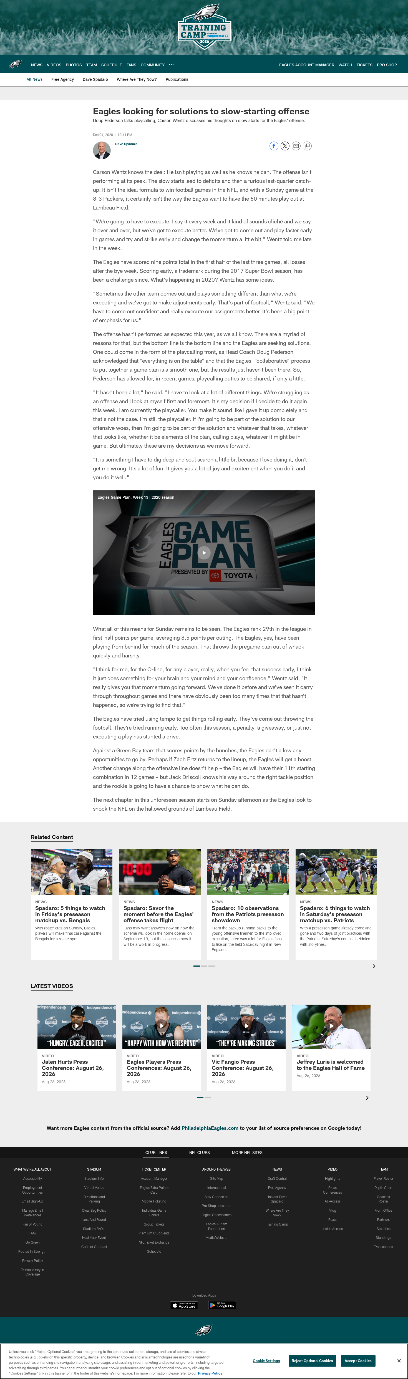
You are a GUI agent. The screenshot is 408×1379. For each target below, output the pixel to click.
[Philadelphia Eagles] (204, 1331)
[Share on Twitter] (285, 149)
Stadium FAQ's (94, 1229)
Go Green (33, 1242)
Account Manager (154, 1178)
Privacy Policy (32, 1260)
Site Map (216, 1178)
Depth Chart (383, 1187)
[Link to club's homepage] (15, 64)
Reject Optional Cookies (312, 1360)
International (216, 1187)
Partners (383, 1219)
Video (333, 1169)
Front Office (383, 1210)
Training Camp (277, 1224)
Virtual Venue (94, 1187)
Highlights (332, 1178)
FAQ (32, 1233)
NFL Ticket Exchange (154, 1242)
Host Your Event (94, 1237)
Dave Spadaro (126, 144)
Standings (383, 1237)
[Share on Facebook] (274, 149)
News (277, 1169)
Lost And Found (94, 1219)
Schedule (154, 1251)
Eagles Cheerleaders (216, 1215)
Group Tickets (154, 1224)
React (332, 1219)
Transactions (383, 1247)
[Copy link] (307, 146)
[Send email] (296, 149)
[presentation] (375, 967)
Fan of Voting (32, 1224)
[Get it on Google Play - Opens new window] (222, 1308)
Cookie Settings (266, 1360)
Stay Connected (216, 1197)
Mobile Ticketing (154, 1201)
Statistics (384, 1229)
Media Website (216, 1237)
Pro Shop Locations (216, 1205)
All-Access (333, 1201)
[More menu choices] (171, 64)
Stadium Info (94, 1178)
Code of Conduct (94, 1247)
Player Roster (383, 1178)
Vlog (332, 1210)
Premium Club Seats (154, 1233)
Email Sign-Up (32, 1201)
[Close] (399, 1361)
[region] (204, 1361)
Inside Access (333, 1229)
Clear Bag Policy (94, 1210)
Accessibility (32, 1178)
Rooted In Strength (32, 1251)
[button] (204, 552)
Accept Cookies (358, 1360)
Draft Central (277, 1178)
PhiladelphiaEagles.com (210, 1128)
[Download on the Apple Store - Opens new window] (184, 1306)
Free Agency (277, 1187)
